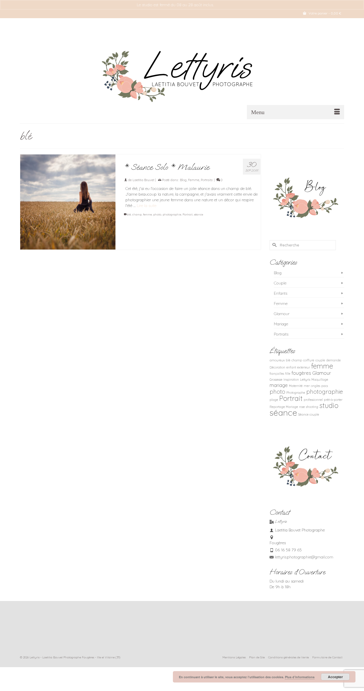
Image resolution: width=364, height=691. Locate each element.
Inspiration (291, 380)
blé (129, 214)
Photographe (295, 393)
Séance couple (308, 414)
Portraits (206, 180)
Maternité (296, 386)
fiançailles (277, 374)
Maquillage (319, 380)
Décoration (277, 367)
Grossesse (276, 380)
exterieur (303, 367)
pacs (324, 386)
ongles (315, 386)
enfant (291, 367)
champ (137, 214)
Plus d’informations (300, 677)
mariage (279, 385)
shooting (312, 407)
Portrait (188, 214)
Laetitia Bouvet (143, 180)
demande (333, 360)
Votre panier (324, 13)
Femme (193, 180)
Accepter (335, 676)
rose (302, 407)
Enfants (280, 293)
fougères (301, 373)
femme (147, 214)
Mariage (281, 323)
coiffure (308, 360)
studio (328, 405)
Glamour (281, 313)
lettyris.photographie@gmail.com (304, 557)
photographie (172, 214)
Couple (280, 283)
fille (287, 374)
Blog (183, 180)
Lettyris (305, 380)
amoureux (277, 360)
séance (198, 214)
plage (274, 400)
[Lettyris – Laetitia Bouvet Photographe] (182, 73)
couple (320, 360)
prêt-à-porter (333, 400)
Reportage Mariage (284, 407)
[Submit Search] (274, 245)
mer (307, 386)
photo (157, 214)
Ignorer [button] (221, 4)
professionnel (313, 400)
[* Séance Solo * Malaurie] (67, 202)
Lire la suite (146, 205)
